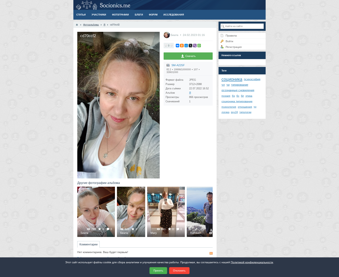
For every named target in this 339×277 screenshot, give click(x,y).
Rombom (156, 232)
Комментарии (88, 244)
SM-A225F (178, 65)
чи (228, 84)
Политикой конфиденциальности (252, 262)
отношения (245, 106)
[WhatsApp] (199, 45)
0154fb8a (91, 211)
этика (248, 95)
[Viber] (195, 45)
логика (225, 112)
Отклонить (179, 270)
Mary (114, 232)
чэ (255, 106)
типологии (245, 112)
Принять (158, 270)
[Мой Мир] (186, 45)
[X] (190, 45)
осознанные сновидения (237, 90)
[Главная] (76, 25)
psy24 (234, 112)
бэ (233, 95)
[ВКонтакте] (177, 45)
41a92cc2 (126, 211)
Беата (175, 35)
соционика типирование (236, 101)
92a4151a (172, 211)
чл (223, 84)
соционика (231, 79)
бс (237, 95)
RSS (211, 253)
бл (242, 95)
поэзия (225, 95)
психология (228, 106)
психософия (252, 79)
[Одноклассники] (182, 45)
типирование (239, 84)
